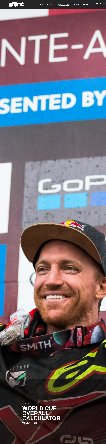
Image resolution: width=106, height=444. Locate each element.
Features (59, 4)
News (68, 4)
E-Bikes (85, 4)
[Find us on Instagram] (100, 3)
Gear (41, 4)
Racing (49, 4)
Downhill (27, 403)
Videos (76, 4)
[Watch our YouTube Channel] (97, 3)
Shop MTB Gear (63, 6)
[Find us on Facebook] (93, 3)
